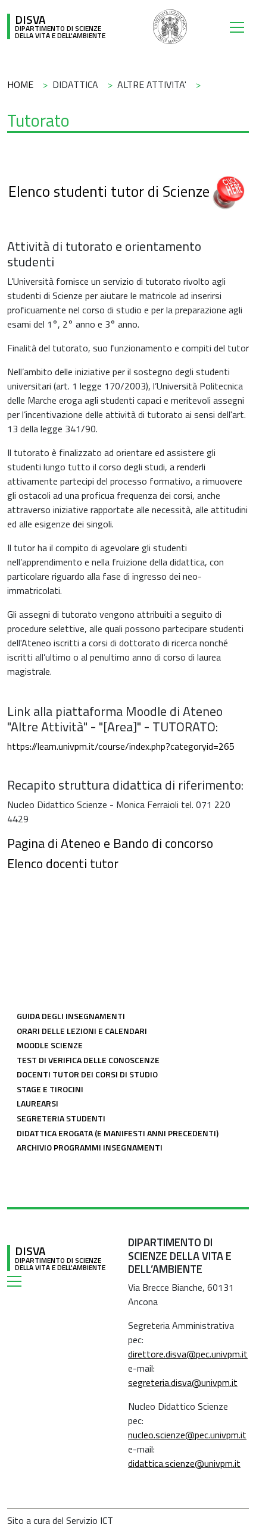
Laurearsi (37, 1103)
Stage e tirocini (50, 1089)
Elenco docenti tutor (62, 863)
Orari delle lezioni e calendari (82, 1030)
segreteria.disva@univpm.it (183, 1382)
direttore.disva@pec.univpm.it (188, 1354)
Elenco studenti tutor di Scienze (109, 191)
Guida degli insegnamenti (71, 1016)
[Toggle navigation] (239, 26)
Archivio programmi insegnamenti (90, 1147)
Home (20, 84)
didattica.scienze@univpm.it (184, 1463)
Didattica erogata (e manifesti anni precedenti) (117, 1133)
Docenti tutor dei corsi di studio (87, 1074)
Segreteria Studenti (61, 1118)
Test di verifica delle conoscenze (88, 1060)
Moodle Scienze (50, 1045)
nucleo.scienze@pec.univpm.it (187, 1435)
